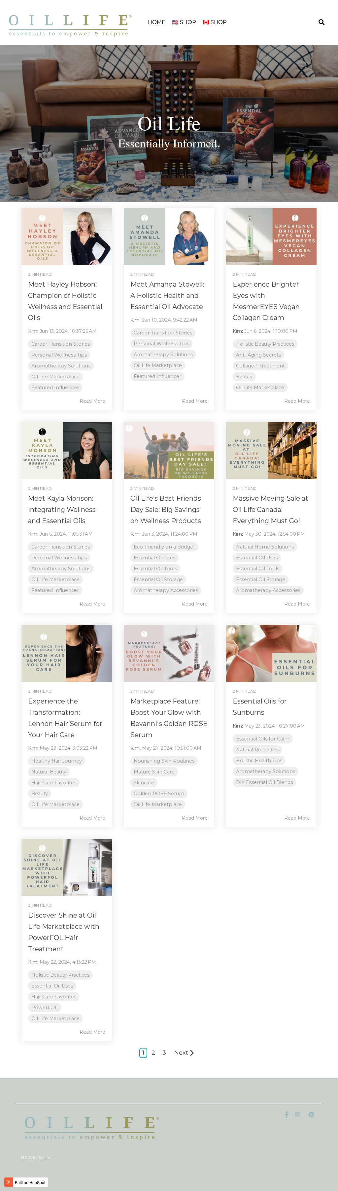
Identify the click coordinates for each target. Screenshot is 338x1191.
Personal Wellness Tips (59, 355)
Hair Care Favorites (53, 783)
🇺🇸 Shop (184, 22)
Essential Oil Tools (155, 569)
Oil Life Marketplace (55, 377)
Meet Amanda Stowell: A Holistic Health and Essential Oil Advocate (167, 295)
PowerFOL (44, 1008)
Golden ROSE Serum (159, 794)
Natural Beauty (48, 772)
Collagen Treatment (260, 366)
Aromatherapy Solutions (60, 366)
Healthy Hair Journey (56, 761)
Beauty (244, 377)
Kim (32, 331)
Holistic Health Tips (259, 761)
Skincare (144, 783)
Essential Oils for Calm (262, 739)
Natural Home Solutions (265, 547)
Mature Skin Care (154, 772)
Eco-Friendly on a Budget (164, 547)
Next (181, 1052)
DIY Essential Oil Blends (264, 782)
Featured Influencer (55, 388)
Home (156, 22)
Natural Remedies (257, 750)
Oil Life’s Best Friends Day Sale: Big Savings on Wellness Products (165, 509)
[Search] (321, 22)
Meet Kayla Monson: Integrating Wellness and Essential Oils (62, 509)
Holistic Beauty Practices (265, 344)
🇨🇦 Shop (215, 22)
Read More (92, 401)
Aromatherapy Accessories (166, 590)
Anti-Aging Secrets (258, 355)
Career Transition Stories (60, 344)
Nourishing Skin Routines (164, 761)
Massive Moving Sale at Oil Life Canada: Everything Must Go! (270, 509)
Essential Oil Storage (158, 579)
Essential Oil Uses (154, 558)
